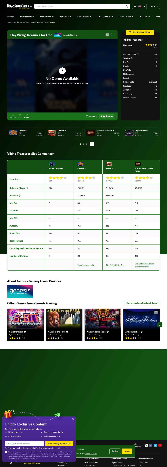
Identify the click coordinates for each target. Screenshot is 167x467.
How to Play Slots (91, 462)
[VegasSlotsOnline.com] (19, 6)
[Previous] (75, 144)
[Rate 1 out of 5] (101, 116)
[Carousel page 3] (86, 144)
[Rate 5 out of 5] (112, 116)
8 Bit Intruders (16, 331)
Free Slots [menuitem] (10, 16)
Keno (140, 465)
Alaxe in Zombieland (96, 331)
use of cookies (91, 453)
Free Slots (25, 22)
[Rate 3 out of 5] (107, 116)
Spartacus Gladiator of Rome (123, 465)
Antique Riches (132, 331)
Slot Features (89, 465)
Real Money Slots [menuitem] (27, 16)
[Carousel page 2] (83, 144)
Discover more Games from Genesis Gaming (142, 303)
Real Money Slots (64, 462)
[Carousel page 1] (80, 144)
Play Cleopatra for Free (86, 265)
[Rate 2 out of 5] (104, 116)
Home (19, 22)
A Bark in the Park (56, 331)
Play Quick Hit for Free (115, 265)
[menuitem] (47, 16)
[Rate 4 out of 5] (109, 116)
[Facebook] (151, 445)
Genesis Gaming (36, 22)
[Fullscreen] (112, 34)
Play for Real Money (142, 32)
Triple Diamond (117, 462)
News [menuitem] (158, 16)
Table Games (143, 462)
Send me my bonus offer (59, 443)
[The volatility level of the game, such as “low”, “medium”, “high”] (132, 58)
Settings (115, 451)
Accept (127, 451)
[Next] (92, 144)
